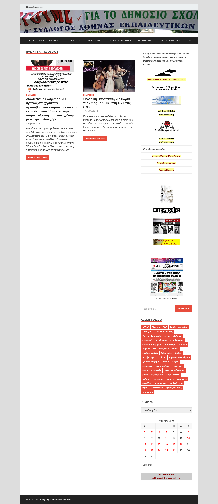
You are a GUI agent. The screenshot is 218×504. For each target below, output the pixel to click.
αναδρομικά (161, 340)
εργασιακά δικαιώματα (179, 357)
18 (166, 444)
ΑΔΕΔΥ (145, 327)
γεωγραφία (164, 349)
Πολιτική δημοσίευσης (171, 41)
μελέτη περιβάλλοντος (174, 370)
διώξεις (178, 353)
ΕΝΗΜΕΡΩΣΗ (55, 41)
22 (144, 450)
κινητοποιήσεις (163, 366)
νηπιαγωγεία (157, 374)
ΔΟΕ (165, 327)
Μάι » (151, 464)
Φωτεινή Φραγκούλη (151, 336)
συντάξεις (146, 383)
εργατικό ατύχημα (150, 361)
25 (166, 450)
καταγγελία (147, 366)
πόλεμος (170, 379)
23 (152, 450)
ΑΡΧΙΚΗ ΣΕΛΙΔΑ (36, 41)
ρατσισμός (182, 379)
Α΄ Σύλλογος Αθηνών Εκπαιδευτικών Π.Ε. (52, 499)
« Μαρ (144, 464)
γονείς (175, 349)
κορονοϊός (178, 366)
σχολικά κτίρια (176, 383)
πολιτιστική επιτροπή (152, 379)
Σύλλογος (146, 331)
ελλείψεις (161, 357)
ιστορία (165, 361)
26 (173, 450)
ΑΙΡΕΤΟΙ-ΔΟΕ (94, 41)
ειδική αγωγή (148, 357)
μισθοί (145, 374)
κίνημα (175, 361)
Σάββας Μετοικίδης (179, 327)
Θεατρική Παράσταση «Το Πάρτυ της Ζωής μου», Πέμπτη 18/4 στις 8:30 (107, 103)
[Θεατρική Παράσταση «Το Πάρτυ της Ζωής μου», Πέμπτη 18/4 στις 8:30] (109, 77)
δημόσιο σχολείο (150, 353)
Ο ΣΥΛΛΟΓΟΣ (144, 41)
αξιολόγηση (170, 344)
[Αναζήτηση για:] (166, 308)
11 (166, 438)
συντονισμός (161, 383)
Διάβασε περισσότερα (36, 157)
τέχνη (144, 387)
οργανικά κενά (172, 374)
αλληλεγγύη (147, 340)
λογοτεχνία (156, 370)
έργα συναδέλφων (172, 336)
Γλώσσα (156, 327)
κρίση (145, 370)
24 (159, 450)
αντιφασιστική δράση (152, 344)
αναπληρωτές (176, 340)
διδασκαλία (166, 353)
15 (144, 444)
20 (181, 444)
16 (152, 444)
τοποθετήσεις (157, 387)
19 (173, 444)
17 (159, 444)
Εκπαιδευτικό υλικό (120, 41)
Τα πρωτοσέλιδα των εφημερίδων (166, 298)
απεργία (183, 344)
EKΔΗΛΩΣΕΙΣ (76, 41)
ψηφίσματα (147, 392)
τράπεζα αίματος (174, 387)
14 (188, 438)
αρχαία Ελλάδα (149, 349)
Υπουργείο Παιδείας (163, 331)
